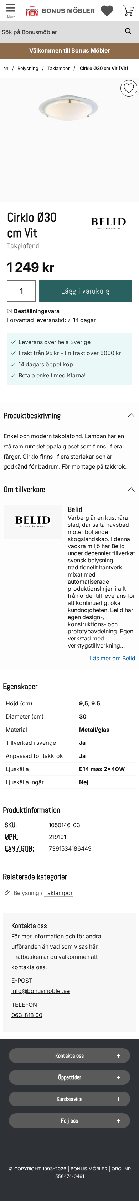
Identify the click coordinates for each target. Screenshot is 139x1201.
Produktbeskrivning (32, 415)
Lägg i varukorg (85, 291)
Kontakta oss (69, 1055)
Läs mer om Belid (112, 658)
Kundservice (69, 1099)
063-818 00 (26, 1015)
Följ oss (69, 1120)
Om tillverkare (24, 489)
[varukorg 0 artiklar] (128, 10)
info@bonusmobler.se (40, 990)
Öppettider (69, 1077)
